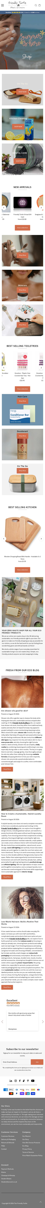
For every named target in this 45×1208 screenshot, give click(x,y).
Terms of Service (28, 1152)
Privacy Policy (27, 1149)
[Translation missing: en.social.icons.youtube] (32, 1081)
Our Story (25, 1139)
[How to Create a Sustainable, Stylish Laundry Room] (22, 795)
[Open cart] (39, 5)
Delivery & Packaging (8, 1139)
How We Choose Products (31, 1143)
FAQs (3, 1146)
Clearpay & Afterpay (8, 1175)
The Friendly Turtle (20, 1203)
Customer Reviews (7, 1136)
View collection (22, 228)
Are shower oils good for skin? (14, 710)
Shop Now (22, 255)
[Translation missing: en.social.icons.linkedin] (11, 1081)
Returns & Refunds (7, 1143)
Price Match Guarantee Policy (32, 1155)
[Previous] (3, 207)
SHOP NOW (22, 92)
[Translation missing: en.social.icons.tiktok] (24, 1081)
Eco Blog (25, 1146)
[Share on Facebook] (19, 1081)
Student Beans (6, 1179)
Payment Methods (7, 1169)
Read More (7, 769)
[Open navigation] (2, 5)
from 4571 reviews (13, 1006)
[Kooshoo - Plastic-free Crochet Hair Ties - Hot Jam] (22, 361)
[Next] (41, 207)
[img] (24, 1003)
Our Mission (26, 1136)
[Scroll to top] (40, 1202)
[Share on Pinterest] (28, 1081)
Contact (4, 1149)
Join (37, 1062)
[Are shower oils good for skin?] (22, 692)
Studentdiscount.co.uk (9, 1182)
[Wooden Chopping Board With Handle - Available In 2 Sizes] (22, 534)
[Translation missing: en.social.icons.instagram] (16, 1081)
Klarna (3, 1172)
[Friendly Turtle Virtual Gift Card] (22, 202)
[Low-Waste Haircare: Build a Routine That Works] (22, 903)
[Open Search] (36, 5)
